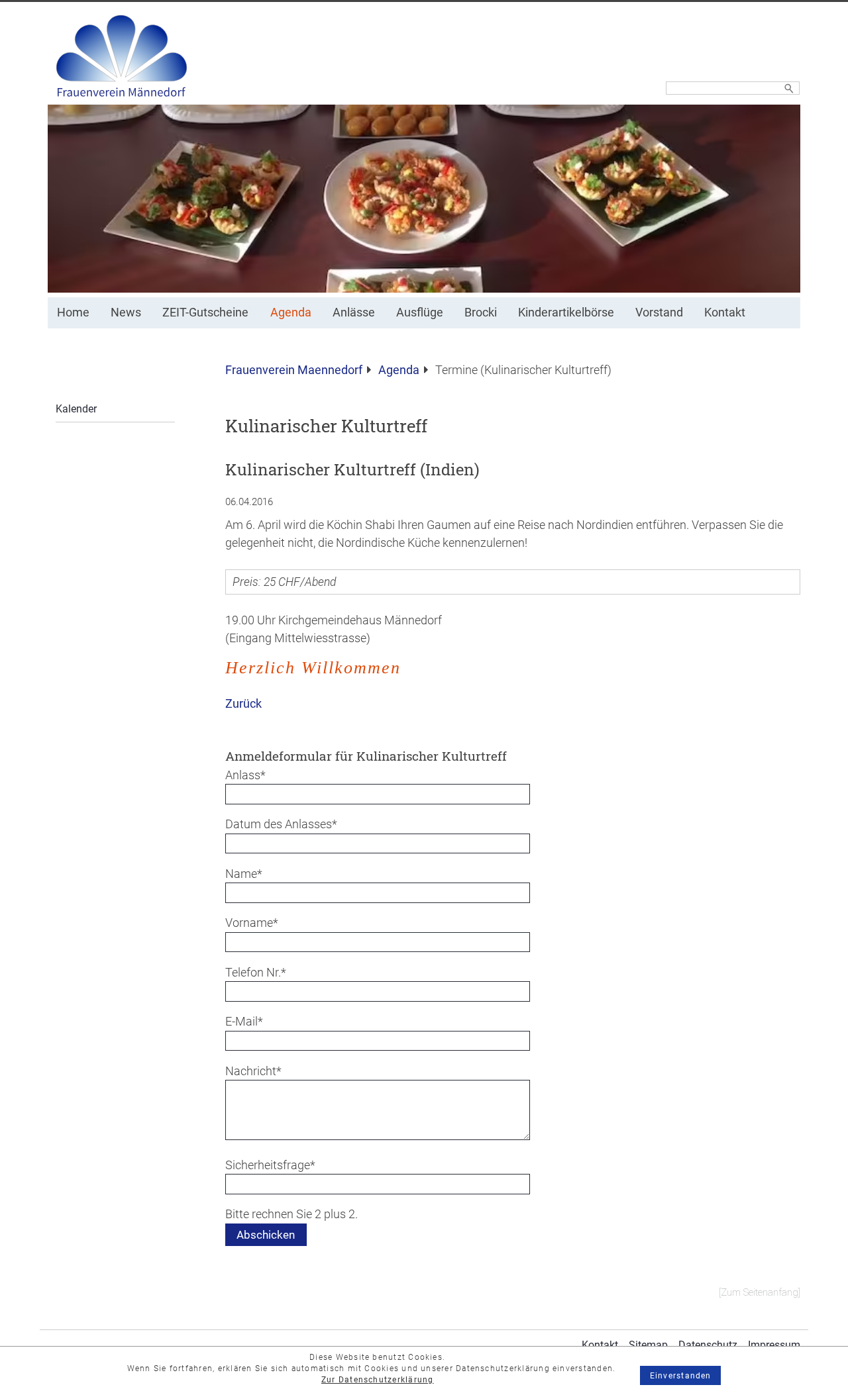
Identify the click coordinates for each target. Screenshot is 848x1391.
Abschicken (266, 1234)
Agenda (290, 312)
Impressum (774, 1345)
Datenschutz (707, 1345)
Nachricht (253, 1071)
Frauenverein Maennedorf (293, 370)
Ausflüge (419, 312)
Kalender (76, 409)
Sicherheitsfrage (270, 1165)
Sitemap (648, 1345)
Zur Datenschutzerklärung (377, 1379)
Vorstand (659, 312)
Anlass (251, 775)
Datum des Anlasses (281, 824)
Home (73, 312)
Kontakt (724, 312)
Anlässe (354, 312)
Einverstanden (681, 1375)
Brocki (480, 312)
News (126, 312)
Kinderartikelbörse (566, 312)
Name (251, 874)
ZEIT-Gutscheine (205, 312)
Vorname (251, 923)
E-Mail (251, 1021)
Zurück (243, 703)
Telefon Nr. (255, 972)
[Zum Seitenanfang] (759, 1292)
